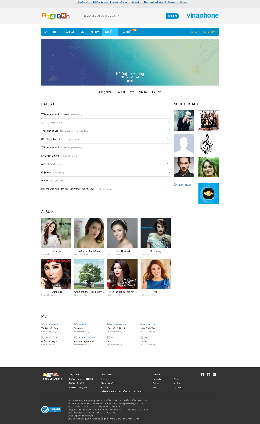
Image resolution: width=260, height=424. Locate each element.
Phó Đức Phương (208, 180)
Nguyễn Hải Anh (183, 188)
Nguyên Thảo (82, 131)
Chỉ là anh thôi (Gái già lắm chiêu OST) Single (97, 291)
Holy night (56, 251)
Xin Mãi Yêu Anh (49, 328)
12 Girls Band (209, 132)
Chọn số (135, 2)
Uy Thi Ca (208, 205)
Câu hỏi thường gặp (78, 387)
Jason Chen (184, 178)
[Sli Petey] (208, 143)
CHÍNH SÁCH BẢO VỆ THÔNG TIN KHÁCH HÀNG (123, 392)
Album (94, 32)
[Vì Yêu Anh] (80, 324)
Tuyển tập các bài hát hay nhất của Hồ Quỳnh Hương (134, 291)
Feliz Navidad (122, 251)
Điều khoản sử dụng (109, 383)
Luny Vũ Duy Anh (184, 132)
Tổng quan (105, 92)
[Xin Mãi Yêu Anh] (50, 324)
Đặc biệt (127, 32)
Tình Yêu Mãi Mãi (116, 328)
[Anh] (110, 337)
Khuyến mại (83, 2)
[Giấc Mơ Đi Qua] (49, 337)
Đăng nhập (209, 32)
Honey (44, 180)
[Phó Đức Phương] (208, 167)
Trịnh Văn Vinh (183, 155)
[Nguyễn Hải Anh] (182, 184)
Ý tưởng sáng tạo (120, 2)
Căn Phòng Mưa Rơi (52, 139)
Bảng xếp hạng (159, 379)
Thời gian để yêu (50, 130)
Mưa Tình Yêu (148, 328)
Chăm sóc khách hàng (153, 2)
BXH (55, 32)
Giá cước (105, 387)
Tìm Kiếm (172, 16)
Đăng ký (195, 32)
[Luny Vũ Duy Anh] (184, 120)
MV (82, 32)
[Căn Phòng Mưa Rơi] (84, 337)
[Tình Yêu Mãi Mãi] (116, 324)
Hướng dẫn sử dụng (78, 383)
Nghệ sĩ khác (186, 104)
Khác (182, 2)
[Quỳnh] (145, 337)
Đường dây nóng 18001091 (81, 379)
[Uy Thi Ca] (208, 193)
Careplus (171, 2)
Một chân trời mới (51, 155)
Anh (43, 122)
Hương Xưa (56, 291)
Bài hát (69, 32)
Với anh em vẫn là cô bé (53, 114)
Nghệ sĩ (110, 32)
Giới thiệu (105, 379)
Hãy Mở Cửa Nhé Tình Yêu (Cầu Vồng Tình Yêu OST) (68, 188)
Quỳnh (44, 172)
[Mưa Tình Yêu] (148, 324)
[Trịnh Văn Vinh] (184, 143)
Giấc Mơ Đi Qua (49, 341)
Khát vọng (155, 251)
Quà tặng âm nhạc (100, 2)
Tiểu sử (156, 92)
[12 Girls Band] (208, 120)
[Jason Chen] (184, 167)
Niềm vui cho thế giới (89, 251)
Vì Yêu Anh (79, 328)
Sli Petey (208, 155)
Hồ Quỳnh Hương (74, 114)
